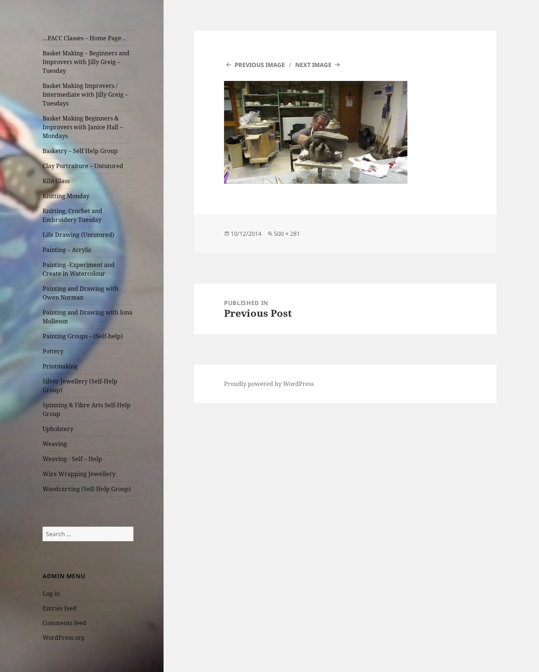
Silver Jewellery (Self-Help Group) (80, 385)
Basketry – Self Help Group (80, 151)
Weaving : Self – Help (72, 459)
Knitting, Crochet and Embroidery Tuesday (72, 215)
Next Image (313, 65)
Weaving (55, 444)
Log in (51, 594)
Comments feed (64, 623)
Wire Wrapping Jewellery (79, 474)
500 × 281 (287, 234)
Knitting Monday (66, 196)
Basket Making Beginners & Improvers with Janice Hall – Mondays (83, 127)
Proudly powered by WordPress (269, 384)
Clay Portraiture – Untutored (83, 166)
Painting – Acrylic (67, 250)
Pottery (53, 351)
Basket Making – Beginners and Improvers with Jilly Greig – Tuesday (86, 62)
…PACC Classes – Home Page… (84, 38)
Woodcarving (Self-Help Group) (87, 489)
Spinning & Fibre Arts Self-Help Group (87, 409)
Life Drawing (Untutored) (78, 235)
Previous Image (260, 65)
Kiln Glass (56, 181)
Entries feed (60, 608)
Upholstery (58, 429)
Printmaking (60, 366)
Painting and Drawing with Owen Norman (80, 293)
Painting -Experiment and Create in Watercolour (79, 269)
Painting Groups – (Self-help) (83, 336)
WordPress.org (63, 638)
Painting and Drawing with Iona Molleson (87, 316)
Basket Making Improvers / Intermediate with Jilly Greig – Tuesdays (85, 94)
